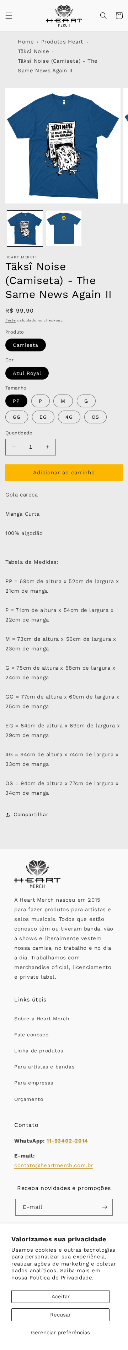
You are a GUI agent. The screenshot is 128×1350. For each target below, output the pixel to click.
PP (16, 401)
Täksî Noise (33, 51)
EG (43, 417)
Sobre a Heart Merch (41, 1018)
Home (26, 41)
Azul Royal (27, 373)
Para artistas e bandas (44, 1067)
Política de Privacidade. (62, 1277)
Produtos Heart (62, 41)
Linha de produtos (38, 1050)
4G (69, 417)
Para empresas (33, 1083)
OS (95, 417)
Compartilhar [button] (31, 814)
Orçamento (28, 1099)
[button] (9, 16)
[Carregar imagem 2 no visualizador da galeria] (64, 228)
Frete (10, 320)
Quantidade (18, 433)
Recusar (60, 1315)
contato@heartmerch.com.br (53, 1165)
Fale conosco (31, 1034)
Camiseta (25, 345)
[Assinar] (104, 1207)
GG (17, 417)
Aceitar (61, 1296)
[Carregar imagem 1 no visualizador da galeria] (25, 228)
